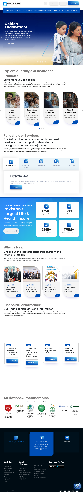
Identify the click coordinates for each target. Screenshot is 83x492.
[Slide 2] (39, 62)
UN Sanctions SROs (40, 470)
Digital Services (28, 10)
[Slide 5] (44, 62)
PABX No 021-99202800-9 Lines (15, 441)
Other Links (22, 478)
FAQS (5, 482)
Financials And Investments (43, 10)
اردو (63, 3)
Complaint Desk (39, 472)
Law (5, 476)
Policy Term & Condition (8, 469)
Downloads (7, 466)
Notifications (8, 478)
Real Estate (65, 10)
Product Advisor (24, 480)
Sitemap (6, 474)
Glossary (21, 476)
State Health (9, 10)
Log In (72, 3)
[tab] (11, 164)
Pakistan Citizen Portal (39, 475)
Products (18, 10)
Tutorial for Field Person (39, 467)
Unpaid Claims (38, 462)
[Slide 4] (42, 62)
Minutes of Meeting (40, 464)
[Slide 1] (37, 62)
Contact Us (74, 10)
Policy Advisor (23, 468)
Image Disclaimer (9, 472)
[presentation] (82, 110)
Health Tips (22, 470)
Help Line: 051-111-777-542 (15, 443)
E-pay (54, 3)
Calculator (7, 480)
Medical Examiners (25, 472)
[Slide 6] (45, 62)
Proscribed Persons (40, 477)
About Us (57, 10)
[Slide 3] (40, 62)
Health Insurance (24, 474)
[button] (40, 128)
